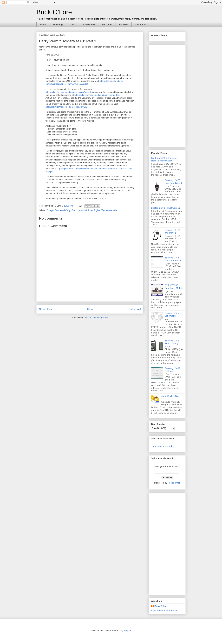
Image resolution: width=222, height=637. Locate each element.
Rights (97, 210)
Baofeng (58, 24)
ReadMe (123, 24)
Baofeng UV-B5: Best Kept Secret (173, 181)
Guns (73, 24)
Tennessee (106, 210)
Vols (115, 210)
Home (43, 24)
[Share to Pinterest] (98, 206)
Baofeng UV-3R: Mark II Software (173, 259)
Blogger (127, 630)
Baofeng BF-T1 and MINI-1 (172, 231)
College (49, 210)
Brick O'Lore (54, 12)
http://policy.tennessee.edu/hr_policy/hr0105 (66, 107)
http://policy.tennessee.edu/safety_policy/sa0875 (68, 92)
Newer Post (45, 309)
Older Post (135, 309)
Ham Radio (89, 24)
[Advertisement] (164, 95)
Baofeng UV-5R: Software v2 (166, 208)
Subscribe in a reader (163, 446)
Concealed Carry (62, 210)
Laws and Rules (85, 210)
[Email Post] (80, 206)
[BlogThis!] (89, 206)
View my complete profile (164, 610)
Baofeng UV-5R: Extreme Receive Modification (164, 159)
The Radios (141, 24)
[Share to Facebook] (95, 206)
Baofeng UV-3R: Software (173, 369)
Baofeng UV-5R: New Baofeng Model (173, 343)
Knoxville (107, 24)
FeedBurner (174, 482)
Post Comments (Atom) (96, 317)
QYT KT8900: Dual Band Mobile (174, 286)
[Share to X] (92, 206)
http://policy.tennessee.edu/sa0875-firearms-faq (96, 95)
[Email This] (86, 206)
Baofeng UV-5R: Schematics (173, 314)
